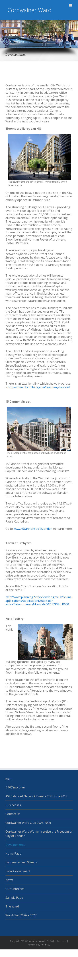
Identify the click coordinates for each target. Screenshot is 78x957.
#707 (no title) (15, 787)
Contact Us (12, 814)
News (9, 880)
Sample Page (14, 898)
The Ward (12, 906)
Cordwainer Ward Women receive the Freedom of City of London (38, 834)
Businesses (13, 805)
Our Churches (14, 889)
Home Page (13, 853)
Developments (15, 845)
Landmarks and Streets (21, 862)
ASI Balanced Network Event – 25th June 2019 (36, 796)
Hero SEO (45, 944)
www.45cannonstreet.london (33, 529)
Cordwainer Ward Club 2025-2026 (28, 823)
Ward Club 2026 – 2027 (20, 915)
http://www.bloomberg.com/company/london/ (38, 387)
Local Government (17, 871)
